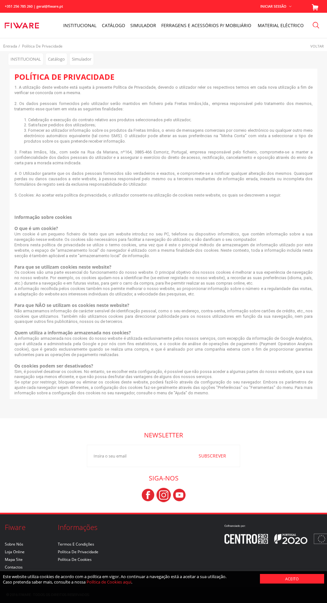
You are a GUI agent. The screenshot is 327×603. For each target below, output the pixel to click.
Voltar (317, 46)
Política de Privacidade (78, 552)
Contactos (14, 567)
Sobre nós (14, 544)
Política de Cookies (75, 559)
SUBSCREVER (212, 456)
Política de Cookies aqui (109, 582)
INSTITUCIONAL (79, 25)
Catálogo (113, 25)
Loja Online (15, 552)
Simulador (143, 25)
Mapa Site (14, 559)
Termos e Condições (76, 544)
